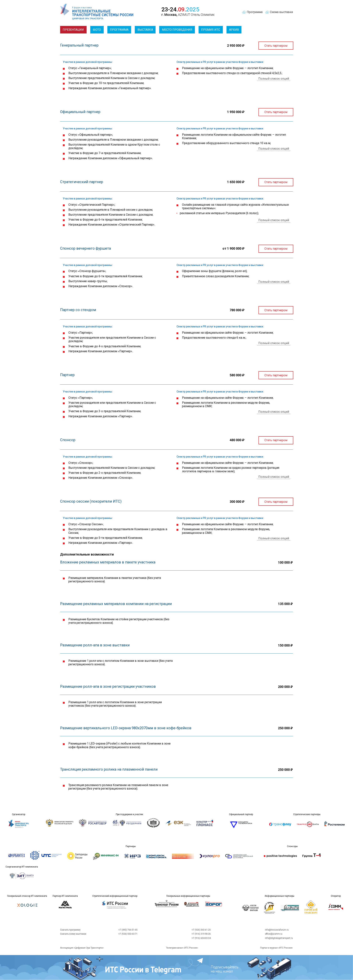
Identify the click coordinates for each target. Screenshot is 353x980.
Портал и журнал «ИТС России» (276, 948)
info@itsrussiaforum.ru (277, 930)
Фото (97, 29)
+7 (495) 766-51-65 (128, 930)
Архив (234, 29)
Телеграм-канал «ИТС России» (182, 948)
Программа (119, 29)
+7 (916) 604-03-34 (201, 938)
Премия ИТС (210, 29)
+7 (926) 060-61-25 (201, 930)
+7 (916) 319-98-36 (201, 934)
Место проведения (177, 29)
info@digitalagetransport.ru (279, 938)
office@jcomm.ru (273, 934)
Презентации (73, 29)
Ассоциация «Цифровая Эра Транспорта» (82, 948)
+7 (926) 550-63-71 (128, 934)
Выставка (145, 29)
